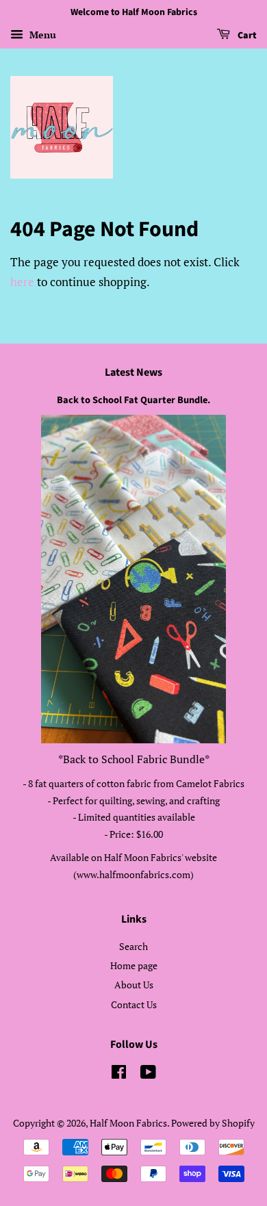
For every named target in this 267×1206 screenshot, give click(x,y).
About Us (133, 984)
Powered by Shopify (213, 1122)
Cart (246, 35)
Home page (133, 965)
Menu (41, 34)
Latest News (133, 372)
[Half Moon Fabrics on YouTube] (148, 1074)
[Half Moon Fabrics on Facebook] (119, 1074)
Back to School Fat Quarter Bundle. (133, 400)
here (22, 282)
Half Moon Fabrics (128, 1122)
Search (133, 946)
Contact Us (134, 1004)
